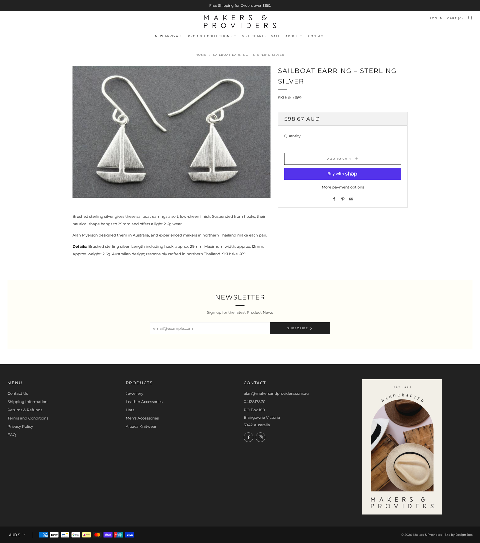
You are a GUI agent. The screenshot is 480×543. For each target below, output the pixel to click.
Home (201, 54)
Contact (316, 36)
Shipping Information (28, 401)
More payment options (343, 187)
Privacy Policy (20, 426)
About (292, 36)
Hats (130, 410)
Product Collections (210, 36)
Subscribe (297, 328)
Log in (436, 18)
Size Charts (254, 36)
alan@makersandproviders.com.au (276, 393)
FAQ (12, 434)
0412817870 (255, 401)
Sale (275, 36)
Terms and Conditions (28, 418)
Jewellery (134, 393)
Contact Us (18, 393)
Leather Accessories (144, 401)
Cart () (455, 18)
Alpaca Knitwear (141, 426)
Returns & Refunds (25, 410)
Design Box (464, 534)
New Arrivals (169, 36)
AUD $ (14, 535)
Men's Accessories (142, 418)
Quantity (292, 136)
